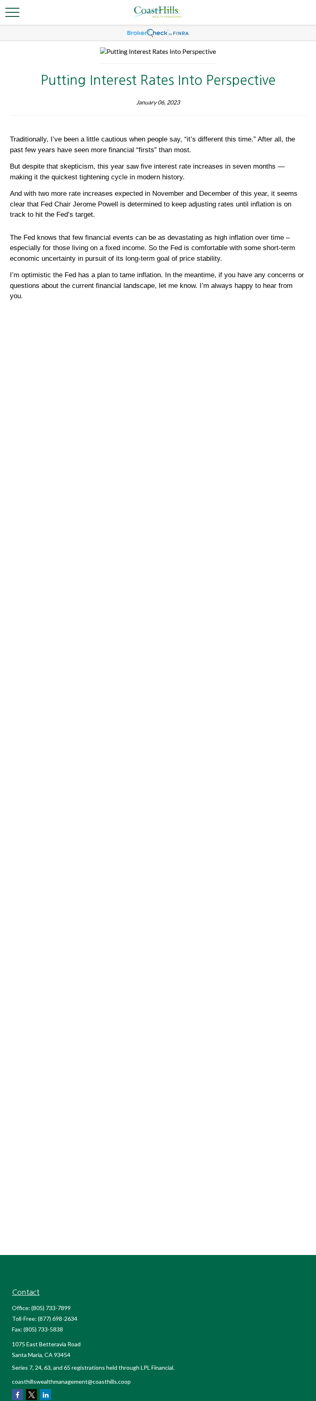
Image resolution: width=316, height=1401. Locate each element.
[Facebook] (17, 1394)
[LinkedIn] (45, 1394)
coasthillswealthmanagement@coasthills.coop (71, 1381)
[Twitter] (31, 1394)
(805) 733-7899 (51, 1307)
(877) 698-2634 (57, 1318)
